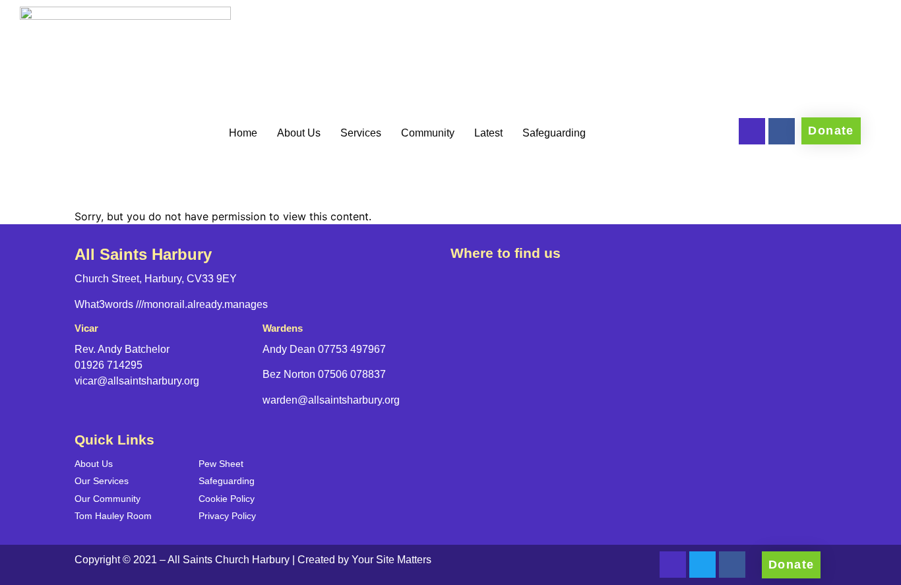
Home (243, 133)
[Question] (752, 131)
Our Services (102, 481)
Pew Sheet (221, 463)
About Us (299, 133)
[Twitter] (702, 564)
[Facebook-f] (781, 131)
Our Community (107, 498)
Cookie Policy (227, 498)
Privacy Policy (227, 515)
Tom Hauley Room (113, 515)
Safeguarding (554, 133)
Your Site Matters (391, 559)
